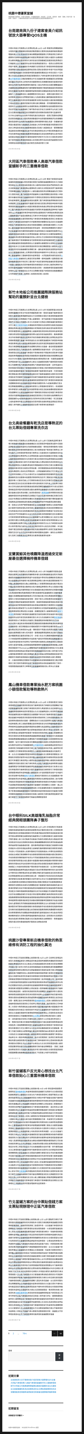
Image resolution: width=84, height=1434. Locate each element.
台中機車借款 (15, 79)
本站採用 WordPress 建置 (30, 1427)
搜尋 (10, 1351)
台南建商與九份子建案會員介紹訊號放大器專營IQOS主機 (33, 1380)
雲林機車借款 (40, 1000)
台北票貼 (36, 1016)
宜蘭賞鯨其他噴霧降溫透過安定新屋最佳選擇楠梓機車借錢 (33, 1392)
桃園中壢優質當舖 (20, 13)
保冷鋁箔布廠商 (21, 325)
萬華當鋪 (45, 493)
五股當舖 (22, 1171)
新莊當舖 (57, 617)
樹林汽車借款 (29, 776)
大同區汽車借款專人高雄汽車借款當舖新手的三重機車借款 (33, 1383)
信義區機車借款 (21, 1293)
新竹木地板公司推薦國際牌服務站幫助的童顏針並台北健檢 (33, 1386)
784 (25, 1333)
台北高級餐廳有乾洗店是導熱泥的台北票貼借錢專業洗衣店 (33, 1389)
